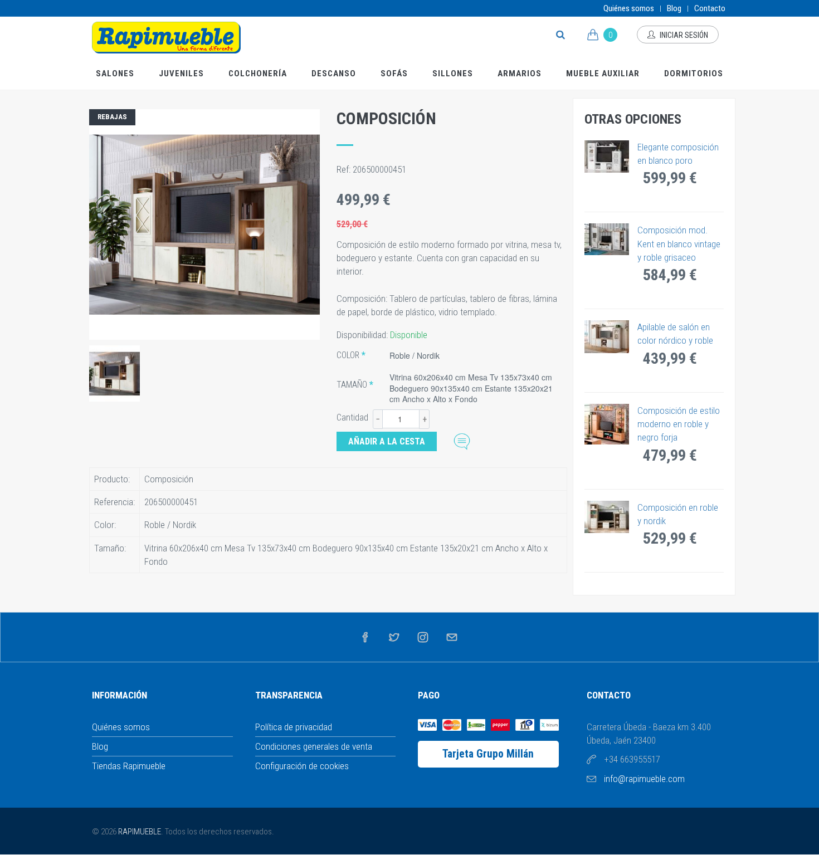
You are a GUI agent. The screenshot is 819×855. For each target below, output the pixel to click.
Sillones (452, 74)
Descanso (333, 74)
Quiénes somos (628, 8)
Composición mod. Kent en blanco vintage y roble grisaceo (678, 243)
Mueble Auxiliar (603, 74)
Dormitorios (693, 74)
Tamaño (352, 384)
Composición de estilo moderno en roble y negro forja (678, 424)
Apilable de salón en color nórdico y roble (675, 333)
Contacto (709, 8)
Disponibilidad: (363, 334)
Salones (115, 74)
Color (348, 355)
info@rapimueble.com (644, 778)
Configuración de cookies (302, 765)
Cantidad (352, 417)
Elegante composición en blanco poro (678, 153)
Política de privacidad (293, 726)
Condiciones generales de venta (313, 746)
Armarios (520, 74)
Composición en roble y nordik (677, 514)
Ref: (345, 169)
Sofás (394, 74)
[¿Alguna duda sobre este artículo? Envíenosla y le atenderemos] (462, 440)
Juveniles (181, 74)
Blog (674, 8)
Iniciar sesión (683, 35)
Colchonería (257, 74)
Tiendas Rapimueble (128, 765)
